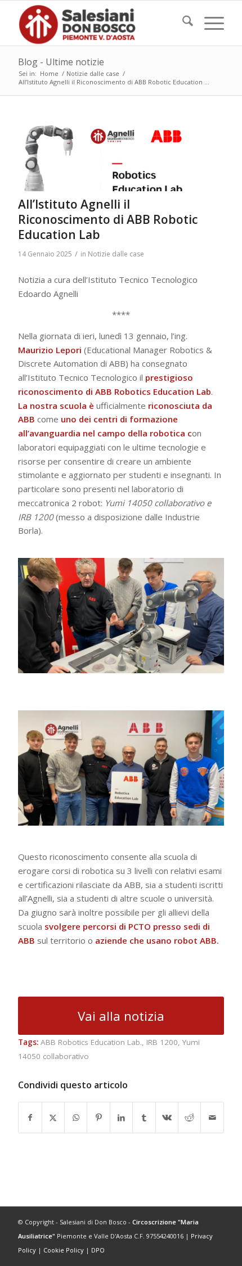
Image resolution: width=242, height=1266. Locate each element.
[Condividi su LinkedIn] (121, 1117)
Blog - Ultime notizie (61, 62)
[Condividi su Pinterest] (98, 1117)
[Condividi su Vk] (167, 1117)
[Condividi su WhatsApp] (76, 1117)
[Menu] (208, 23)
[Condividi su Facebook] (30, 1117)
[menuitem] (182, 23)
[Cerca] (182, 23)
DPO (98, 1250)
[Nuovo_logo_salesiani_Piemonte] (100, 23)
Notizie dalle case (116, 254)
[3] (107, 157)
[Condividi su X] (53, 1117)
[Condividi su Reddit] (189, 1117)
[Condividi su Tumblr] (144, 1117)
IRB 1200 (162, 1042)
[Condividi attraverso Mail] (212, 1117)
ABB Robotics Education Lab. (91, 1042)
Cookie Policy (63, 1250)
